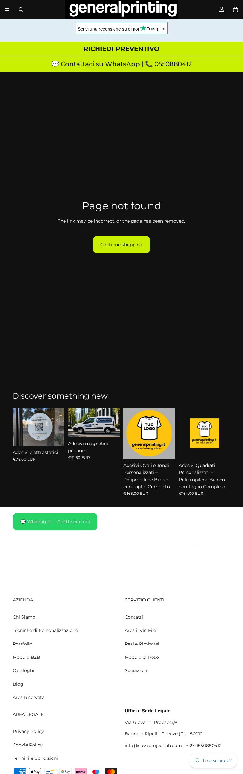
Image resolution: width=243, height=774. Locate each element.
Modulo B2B (26, 657)
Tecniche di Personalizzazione (45, 630)
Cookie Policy (28, 745)
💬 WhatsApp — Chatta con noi (55, 522)
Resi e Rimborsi (142, 644)
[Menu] (7, 9)
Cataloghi (23, 671)
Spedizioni (136, 671)
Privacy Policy (28, 731)
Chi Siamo (24, 617)
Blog (18, 684)
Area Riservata (29, 698)
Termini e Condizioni (35, 758)
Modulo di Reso (142, 657)
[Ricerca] (21, 9)
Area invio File (140, 630)
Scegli (59, 436)
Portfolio (22, 644)
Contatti (134, 617)
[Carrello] (235, 9)
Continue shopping (121, 245)
